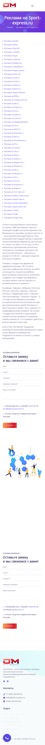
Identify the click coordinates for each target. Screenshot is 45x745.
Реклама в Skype (11, 56)
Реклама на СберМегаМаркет (16, 122)
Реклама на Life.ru (11, 151)
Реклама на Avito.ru (12, 81)
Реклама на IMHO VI (12, 129)
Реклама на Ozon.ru (12, 181)
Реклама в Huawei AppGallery (16, 203)
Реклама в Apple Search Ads (15, 207)
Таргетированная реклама (14, 714)
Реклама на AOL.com (12, 74)
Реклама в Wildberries (13, 63)
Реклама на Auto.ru (12, 78)
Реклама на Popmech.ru (13, 184)
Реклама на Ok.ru (11, 177)
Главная (9, 27)
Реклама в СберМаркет (13, 67)
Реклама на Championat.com (15, 100)
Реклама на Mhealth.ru (13, 166)
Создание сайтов (10, 729)
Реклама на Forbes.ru (12, 118)
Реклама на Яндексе (12, 188)
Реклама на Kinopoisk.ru (14, 133)
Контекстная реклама (12, 721)
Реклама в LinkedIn (12, 52)
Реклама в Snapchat (12, 59)
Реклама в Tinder (11, 214)
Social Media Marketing (12, 725)
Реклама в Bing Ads (12, 48)
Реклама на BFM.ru (11, 96)
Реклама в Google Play (13, 218)
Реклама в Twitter (11, 210)
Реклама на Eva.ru (11, 111)
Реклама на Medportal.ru (14, 162)
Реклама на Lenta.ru (12, 148)
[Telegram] (4, 681)
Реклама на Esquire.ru (13, 107)
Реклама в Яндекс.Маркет (14, 92)
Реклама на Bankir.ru (12, 89)
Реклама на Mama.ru (12, 159)
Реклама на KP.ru (11, 144)
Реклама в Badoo (11, 44)
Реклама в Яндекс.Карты (14, 199)
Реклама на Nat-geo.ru (13, 173)
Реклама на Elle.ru (11, 103)
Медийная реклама (11, 718)
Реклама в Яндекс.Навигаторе (16, 195)
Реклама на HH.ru (11, 125)
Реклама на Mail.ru (11, 155)
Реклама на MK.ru (11, 170)
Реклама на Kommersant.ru (15, 140)
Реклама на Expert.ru (12, 114)
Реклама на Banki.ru (12, 85)
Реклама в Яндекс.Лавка (14, 70)
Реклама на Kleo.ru (11, 137)
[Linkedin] (7, 681)
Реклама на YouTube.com (14, 192)
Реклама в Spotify (11, 41)
